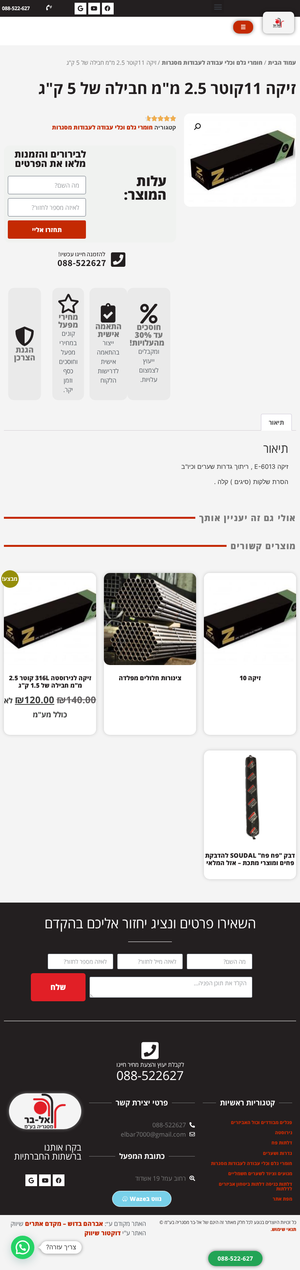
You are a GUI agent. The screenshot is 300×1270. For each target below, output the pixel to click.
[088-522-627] (49, 8)
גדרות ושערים (277, 1153)
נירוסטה (283, 1132)
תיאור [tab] (276, 422)
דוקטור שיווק (102, 1233)
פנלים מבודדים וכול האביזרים (261, 1122)
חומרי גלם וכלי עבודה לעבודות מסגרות (212, 62)
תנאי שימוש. (283, 1229)
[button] (217, 6)
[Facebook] (108, 8)
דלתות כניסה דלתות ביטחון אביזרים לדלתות (255, 1186)
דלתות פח (281, 1142)
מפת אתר (282, 1199)
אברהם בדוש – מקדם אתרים (64, 1223)
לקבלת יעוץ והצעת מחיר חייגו (150, 1064)
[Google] (80, 8)
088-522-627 (16, 8)
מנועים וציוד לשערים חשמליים (260, 1173)
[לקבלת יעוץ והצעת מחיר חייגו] (150, 1050)
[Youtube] (94, 8)
